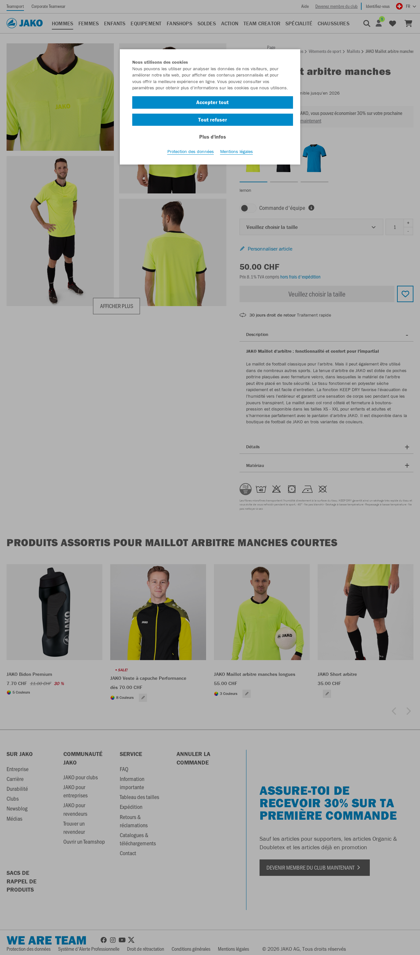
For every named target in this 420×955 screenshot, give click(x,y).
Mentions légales (236, 151)
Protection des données (190, 151)
